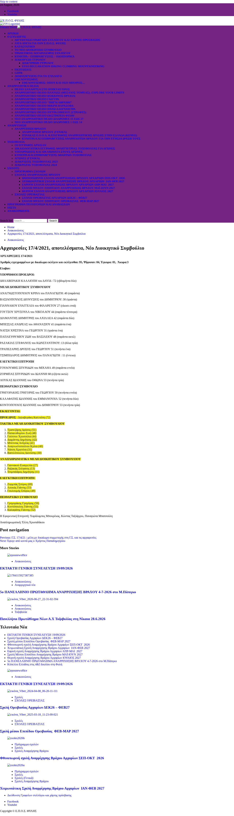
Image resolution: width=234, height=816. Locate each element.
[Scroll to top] (1, 814)
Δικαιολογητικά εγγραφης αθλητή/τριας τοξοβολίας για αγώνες (65, 148)
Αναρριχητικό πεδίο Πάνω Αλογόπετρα (45, 109)
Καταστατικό (25, 46)
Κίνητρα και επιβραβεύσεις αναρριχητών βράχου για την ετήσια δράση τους (81, 138)
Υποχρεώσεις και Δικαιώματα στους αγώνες (49, 151)
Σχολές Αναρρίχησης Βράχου (37, 174)
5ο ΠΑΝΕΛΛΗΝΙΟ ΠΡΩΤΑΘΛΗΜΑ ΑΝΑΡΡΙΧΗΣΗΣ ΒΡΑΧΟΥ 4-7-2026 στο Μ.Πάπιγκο (68, 592)
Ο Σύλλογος (16, 36)
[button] (8, 27)
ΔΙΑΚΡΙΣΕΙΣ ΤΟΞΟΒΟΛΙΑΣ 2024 (36, 164)
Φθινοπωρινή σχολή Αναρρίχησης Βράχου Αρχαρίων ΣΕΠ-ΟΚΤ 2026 (73, 178)
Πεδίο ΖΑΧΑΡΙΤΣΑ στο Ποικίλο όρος (42, 89)
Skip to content (8, 1)
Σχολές (13, 168)
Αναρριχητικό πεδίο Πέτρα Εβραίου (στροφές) (50, 112)
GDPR (18, 72)
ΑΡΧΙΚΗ (12, 33)
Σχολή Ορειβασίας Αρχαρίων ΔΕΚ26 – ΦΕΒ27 (54, 197)
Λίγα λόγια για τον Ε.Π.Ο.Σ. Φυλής (40, 43)
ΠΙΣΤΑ (11, 207)
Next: (32, 540)
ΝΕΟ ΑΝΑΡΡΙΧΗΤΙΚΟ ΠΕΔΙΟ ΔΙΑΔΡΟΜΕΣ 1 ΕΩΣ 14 (48, 122)
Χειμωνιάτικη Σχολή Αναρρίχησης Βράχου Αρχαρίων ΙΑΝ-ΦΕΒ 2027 (73, 181)
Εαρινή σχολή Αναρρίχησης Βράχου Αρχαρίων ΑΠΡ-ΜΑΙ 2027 (68, 184)
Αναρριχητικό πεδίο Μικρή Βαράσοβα (44, 105)
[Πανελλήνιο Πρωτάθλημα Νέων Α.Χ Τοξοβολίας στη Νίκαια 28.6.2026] (32, 599)
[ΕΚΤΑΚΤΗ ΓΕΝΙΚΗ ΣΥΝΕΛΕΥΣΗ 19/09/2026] (17, 555)
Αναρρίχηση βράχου (30, 128)
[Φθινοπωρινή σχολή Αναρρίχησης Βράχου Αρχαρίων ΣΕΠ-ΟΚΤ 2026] (16, 738)
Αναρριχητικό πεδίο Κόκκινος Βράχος (45, 95)
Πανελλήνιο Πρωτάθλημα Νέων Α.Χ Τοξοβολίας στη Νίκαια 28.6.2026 (52, 619)
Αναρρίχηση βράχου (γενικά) (44, 132)
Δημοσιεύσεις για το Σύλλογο (38, 76)
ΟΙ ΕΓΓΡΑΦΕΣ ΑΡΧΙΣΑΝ (30, 145)
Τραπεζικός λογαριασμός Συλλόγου (43, 53)
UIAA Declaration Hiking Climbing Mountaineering (63, 66)
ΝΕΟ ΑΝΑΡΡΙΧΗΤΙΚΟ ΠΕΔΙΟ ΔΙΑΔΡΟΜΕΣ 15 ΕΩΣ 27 (49, 118)
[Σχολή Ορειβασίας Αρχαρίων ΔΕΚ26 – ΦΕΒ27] (32, 691)
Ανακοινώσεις (18, 210)
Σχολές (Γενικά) (24, 777)
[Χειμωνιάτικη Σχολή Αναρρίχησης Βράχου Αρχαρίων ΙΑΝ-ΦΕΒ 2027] (15, 765)
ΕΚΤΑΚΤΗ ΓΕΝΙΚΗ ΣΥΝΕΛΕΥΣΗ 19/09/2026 (36, 568)
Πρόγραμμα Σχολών (30, 171)
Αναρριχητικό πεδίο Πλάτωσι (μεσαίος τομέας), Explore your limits (69, 92)
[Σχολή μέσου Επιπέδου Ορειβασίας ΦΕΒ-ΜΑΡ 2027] (32, 714)
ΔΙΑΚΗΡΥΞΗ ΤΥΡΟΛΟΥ (30, 59)
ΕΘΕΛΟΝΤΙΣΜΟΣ (26, 79)
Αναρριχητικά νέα (25, 584)
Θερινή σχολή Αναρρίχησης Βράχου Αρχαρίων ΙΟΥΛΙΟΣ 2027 (67, 191)
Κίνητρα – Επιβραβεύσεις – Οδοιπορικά (44, 56)
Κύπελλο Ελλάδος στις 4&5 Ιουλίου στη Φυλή (34, 664)
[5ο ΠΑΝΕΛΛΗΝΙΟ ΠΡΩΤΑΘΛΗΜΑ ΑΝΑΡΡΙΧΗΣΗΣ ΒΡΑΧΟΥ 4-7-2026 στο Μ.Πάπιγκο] (20, 575)
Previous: (48, 537)
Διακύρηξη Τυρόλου (38, 63)
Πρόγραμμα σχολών (27, 744)
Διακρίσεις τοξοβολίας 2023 (36, 161)
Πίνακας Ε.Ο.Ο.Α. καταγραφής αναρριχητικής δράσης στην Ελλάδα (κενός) (79, 135)
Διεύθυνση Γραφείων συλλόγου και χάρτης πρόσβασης (57, 40)
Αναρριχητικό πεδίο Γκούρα (37, 99)
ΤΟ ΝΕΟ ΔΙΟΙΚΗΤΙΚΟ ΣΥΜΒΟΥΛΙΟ (38, 49)
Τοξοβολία (16, 141)
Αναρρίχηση (16, 125)
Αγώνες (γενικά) (27, 158)
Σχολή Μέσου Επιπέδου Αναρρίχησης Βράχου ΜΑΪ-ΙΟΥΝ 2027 (68, 187)
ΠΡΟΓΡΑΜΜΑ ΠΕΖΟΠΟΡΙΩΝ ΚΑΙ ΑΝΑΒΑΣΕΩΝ (38, 204)
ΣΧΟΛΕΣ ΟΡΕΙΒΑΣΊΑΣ (30, 194)
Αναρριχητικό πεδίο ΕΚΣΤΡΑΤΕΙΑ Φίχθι (44, 115)
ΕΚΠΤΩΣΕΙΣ (23, 69)
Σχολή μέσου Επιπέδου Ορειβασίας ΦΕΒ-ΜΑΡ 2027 (60, 201)
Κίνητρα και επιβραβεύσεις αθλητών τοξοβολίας (53, 155)
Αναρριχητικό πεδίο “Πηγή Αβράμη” (43, 102)
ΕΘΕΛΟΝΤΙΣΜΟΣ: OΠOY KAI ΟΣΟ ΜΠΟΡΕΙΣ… (53, 82)
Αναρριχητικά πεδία (23, 86)
